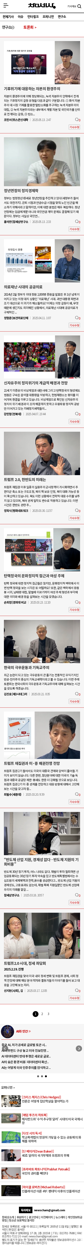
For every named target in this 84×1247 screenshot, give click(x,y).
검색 (79, 7)
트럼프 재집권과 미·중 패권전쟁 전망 (32, 763)
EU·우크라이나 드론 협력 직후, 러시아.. (26, 1050)
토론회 (28, 27)
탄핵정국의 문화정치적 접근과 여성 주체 (34, 575)
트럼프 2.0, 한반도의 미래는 (25, 479)
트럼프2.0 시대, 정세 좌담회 (25, 963)
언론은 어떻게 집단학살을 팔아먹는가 (45, 1099)
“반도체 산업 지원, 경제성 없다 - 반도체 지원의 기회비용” (41, 862)
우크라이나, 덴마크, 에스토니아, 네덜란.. (27, 1061)
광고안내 (33, 1217)
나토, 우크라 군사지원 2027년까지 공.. (25, 1056)
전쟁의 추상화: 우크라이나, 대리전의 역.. (27, 1044)
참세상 (42, 6)
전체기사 (8, 16)
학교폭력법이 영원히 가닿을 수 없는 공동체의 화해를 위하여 (51, 1137)
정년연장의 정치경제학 (21, 190)
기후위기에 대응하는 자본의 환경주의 (32, 88)
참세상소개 (8, 1217)
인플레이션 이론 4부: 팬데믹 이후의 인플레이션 (51, 1189)
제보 (71, 6)
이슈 (20, 16)
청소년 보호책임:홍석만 (21, 1220)
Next (79, 1048)
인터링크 (32, 16)
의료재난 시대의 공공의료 (23, 287)
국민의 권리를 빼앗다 (46, 1171)
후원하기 (21, 1217)
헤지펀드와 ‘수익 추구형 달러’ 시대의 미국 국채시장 (52, 1119)
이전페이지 (47, 1217)
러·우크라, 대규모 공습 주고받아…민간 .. (27, 1067)
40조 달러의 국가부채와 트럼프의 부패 (45, 1153)
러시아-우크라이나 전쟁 (31, 1031)
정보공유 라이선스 (36, 1243)
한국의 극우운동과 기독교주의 (26, 667)
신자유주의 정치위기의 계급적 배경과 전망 (36, 383)
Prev (5, 1048)
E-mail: (23, 1236)
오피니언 (48, 16)
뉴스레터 (60, 1217)
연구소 (62, 16)
